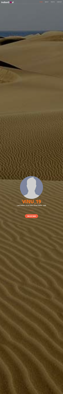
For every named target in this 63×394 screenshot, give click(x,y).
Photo (53, 2)
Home (41, 2)
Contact (59, 2)
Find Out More (31, 216)
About (47, 2)
